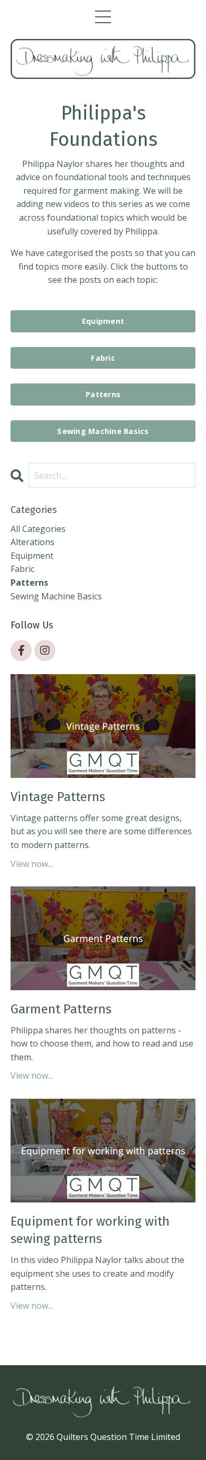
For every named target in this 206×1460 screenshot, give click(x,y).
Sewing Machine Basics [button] (102, 431)
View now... (32, 864)
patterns (29, 582)
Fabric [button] (103, 358)
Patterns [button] (103, 394)
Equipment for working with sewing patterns (90, 1230)
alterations (32, 542)
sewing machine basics (56, 596)
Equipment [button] (103, 321)
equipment (32, 555)
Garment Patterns (61, 1009)
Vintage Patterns (58, 797)
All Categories (38, 529)
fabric (22, 569)
